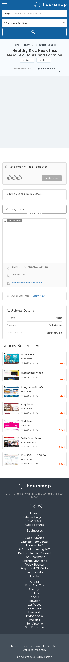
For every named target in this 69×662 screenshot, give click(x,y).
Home (16, 45)
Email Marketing (34, 557)
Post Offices (26, 459)
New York (34, 612)
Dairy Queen (28, 354)
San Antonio (34, 623)
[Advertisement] (34, 111)
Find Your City (34, 585)
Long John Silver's (32, 387)
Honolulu (35, 597)
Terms (15, 646)
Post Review (47, 68)
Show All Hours (35, 213)
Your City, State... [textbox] (21, 22)
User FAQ (34, 521)
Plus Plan (35, 576)
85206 (27, 363)
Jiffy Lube (27, 404)
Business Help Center (34, 541)
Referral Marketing (34, 560)
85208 (27, 396)
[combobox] (34, 23)
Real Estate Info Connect (34, 553)
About (40, 646)
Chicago (34, 589)
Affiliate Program (34, 650)
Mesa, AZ (34, 363)
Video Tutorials (34, 538)
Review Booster (35, 564)
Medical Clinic (54, 332)
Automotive (26, 408)
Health (27, 45)
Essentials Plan (34, 572)
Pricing (34, 534)
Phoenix (34, 619)
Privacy (27, 646)
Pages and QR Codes (35, 568)
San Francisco (34, 627)
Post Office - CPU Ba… (34, 455)
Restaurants (26, 358)
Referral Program (34, 517)
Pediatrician (55, 325)
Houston (34, 600)
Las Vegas (34, 604)
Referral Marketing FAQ (34, 549)
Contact (53, 646)
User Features (34, 524)
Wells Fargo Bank (31, 438)
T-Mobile (26, 421)
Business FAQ (34, 545)
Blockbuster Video (32, 373)
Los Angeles (35, 608)
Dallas (34, 593)
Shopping (25, 425)
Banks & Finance (28, 442)
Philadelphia (34, 616)
